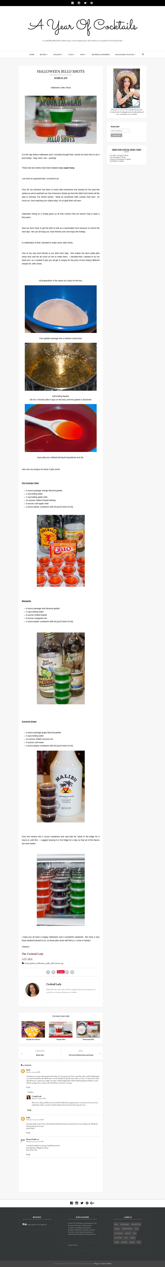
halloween (40, 963)
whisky (132, 1242)
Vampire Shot (60, 1039)
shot (126, 1238)
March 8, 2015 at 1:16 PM (39, 1099)
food (26, 963)
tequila (132, 1238)
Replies (30, 1092)
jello (48, 963)
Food (70, 54)
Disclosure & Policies (124, 54)
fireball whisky (127, 1229)
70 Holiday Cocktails (117, 161)
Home (32, 54)
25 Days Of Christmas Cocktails (120, 159)
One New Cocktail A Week (119, 156)
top (61, 963)
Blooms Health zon (32, 1139)
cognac (117, 1229)
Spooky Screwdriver (33, 1039)
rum (134, 1233)
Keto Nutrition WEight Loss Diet (37, 1148)
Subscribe (115, 127)
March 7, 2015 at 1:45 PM (33, 1072)
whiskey (124, 1242)
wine (138, 1242)
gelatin (32, 963)
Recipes (43, 54)
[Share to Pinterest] (31, 959)
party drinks (30, 1128)
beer (116, 1224)
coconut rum (135, 1224)
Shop (82, 54)
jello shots (55, 963)
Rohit (28, 1118)
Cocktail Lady (36, 1096)
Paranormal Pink (88, 1039)
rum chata (118, 1238)
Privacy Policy (73, 1245)
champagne (124, 1224)
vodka (116, 1242)
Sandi (28, 1070)
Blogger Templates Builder (102, 1264)
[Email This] (23, 959)
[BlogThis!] (25, 959)
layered (127, 1233)
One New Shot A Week (118, 157)
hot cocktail (118, 1233)
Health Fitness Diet (53, 1146)
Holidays (57, 54)
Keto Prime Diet (31, 1150)
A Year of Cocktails (71, 1264)
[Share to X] (27, 959)
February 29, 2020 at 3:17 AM (34, 1142)
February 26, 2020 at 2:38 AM (34, 1120)
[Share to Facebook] (29, 959)
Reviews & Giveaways (101, 54)
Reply (28, 1087)
